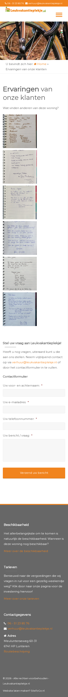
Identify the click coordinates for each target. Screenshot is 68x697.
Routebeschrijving (17, 651)
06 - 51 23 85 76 (15, 3)
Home (41, 64)
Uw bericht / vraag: (17, 435)
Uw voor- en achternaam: (22, 385)
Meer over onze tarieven (21, 598)
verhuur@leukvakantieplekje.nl (45, 3)
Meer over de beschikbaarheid (26, 551)
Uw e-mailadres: (16, 402)
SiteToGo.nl (38, 690)
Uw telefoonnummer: (20, 419)
